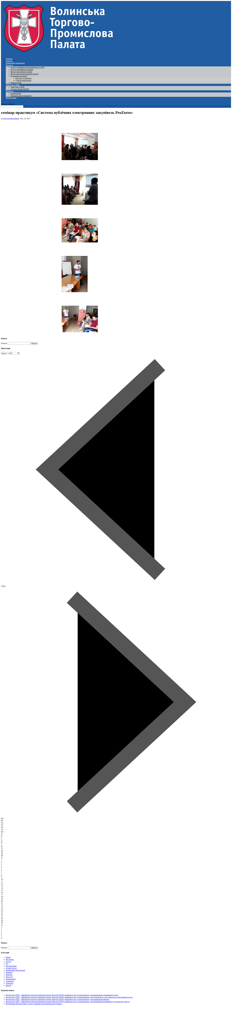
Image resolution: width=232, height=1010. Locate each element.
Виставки (10, 959)
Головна (9, 59)
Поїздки (9, 975)
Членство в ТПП (13, 85)
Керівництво (16, 93)
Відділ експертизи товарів (21, 72)
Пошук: (4, 343)
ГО (7, 964)
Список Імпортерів (23, 80)
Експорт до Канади (23, 78)
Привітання (10, 979)
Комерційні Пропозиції (15, 970)
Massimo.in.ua (21, 1008)
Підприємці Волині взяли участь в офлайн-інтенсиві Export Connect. (34, 1004)
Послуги (9, 65)
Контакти (10, 91)
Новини (9, 61)
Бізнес (8, 957)
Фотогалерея (11, 98)
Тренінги (9, 983)
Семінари (10, 981)
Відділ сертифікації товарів (22, 70)
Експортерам (11, 966)
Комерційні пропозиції (15, 63)
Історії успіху (11, 968)
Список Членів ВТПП (20, 89)
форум (8, 986)
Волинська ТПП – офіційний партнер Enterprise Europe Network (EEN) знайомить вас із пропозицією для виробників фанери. (58, 999)
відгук (8, 962)
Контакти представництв (21, 96)
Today (3, 586)
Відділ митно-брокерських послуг (25, 74)
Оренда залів (16, 83)
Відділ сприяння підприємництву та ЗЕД (27, 67)
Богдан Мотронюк (11, 118)
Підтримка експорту (19, 76)
